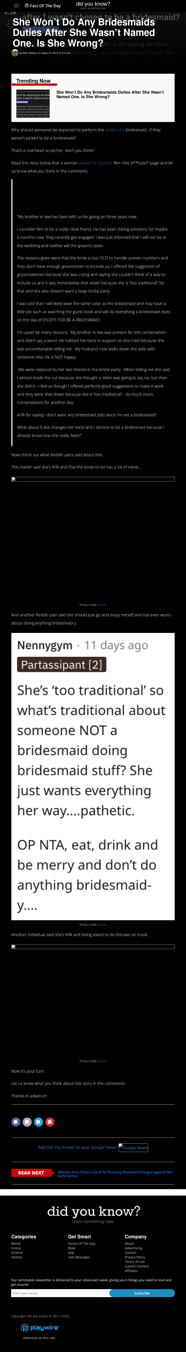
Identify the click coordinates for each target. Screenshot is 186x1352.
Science (17, 1252)
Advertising (133, 1248)
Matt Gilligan (30, 52)
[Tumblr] (164, 6)
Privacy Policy (135, 1257)
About (129, 1243)
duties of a (115, 129)
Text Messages (79, 1257)
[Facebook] (139, 6)
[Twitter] (147, 6)
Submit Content (137, 1266)
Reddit (102, 605)
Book (71, 1248)
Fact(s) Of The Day (81, 1243)
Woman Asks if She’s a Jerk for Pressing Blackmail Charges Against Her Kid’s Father (115, 1174)
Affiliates (131, 1271)
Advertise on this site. (39, 1338)
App (71, 1252)
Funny (16, 1248)
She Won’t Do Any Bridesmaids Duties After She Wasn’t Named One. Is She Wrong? (110, 94)
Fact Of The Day (45, 5)
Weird (15, 1243)
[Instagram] (156, 6)
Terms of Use (135, 1261)
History (16, 1257)
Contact (130, 1252)
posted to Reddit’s (95, 163)
